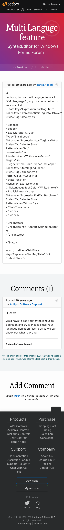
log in (17, 395)
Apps (23, 441)
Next (47, 67)
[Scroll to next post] (56, 84)
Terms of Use (40, 523)
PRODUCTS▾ (13, 9)
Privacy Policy (24, 523)
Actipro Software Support (26, 304)
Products (18, 419)
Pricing (47, 430)
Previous (21, 67)
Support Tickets (17, 463)
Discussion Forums (18, 460)
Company (46, 449)
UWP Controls (18, 437)
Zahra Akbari (45, 84)
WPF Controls (18, 426)
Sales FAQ (47, 434)
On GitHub (46, 460)
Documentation (18, 456)
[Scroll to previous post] (56, 300)
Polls (18, 471)
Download (32, 480)
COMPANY (51, 9)
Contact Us (47, 467)
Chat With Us (18, 467)
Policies (46, 463)
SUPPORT (39, 9)
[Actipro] (10, 4)
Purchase (46, 419)
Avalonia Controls (18, 430)
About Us (47, 456)
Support (18, 449)
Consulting (46, 437)
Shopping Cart (47, 426)
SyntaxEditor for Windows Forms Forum (33, 49)
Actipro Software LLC (44, 517)
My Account (32, 488)
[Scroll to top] (56, 409)
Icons (14, 441)
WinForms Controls (18, 434)
